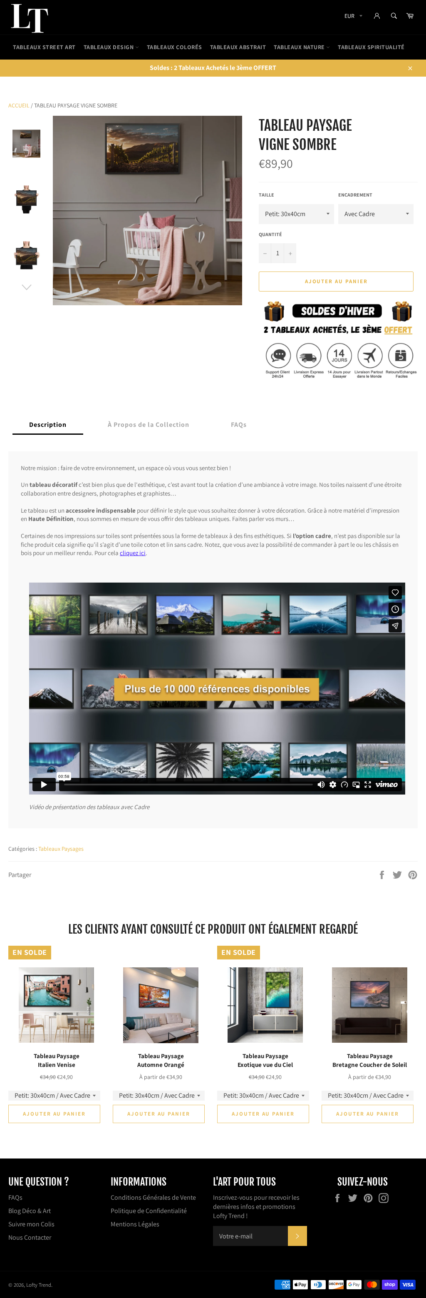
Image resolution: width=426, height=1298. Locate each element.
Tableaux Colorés (174, 47)
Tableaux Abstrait (238, 47)
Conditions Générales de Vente (153, 1197)
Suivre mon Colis (31, 1224)
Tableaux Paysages (61, 848)
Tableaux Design (109, 47)
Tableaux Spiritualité (371, 47)
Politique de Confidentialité (149, 1210)
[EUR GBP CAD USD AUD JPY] (352, 17)
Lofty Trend (38, 1284)
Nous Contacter (29, 1237)
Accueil (19, 105)
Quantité (270, 234)
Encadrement (355, 195)
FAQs (15, 1197)
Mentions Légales (135, 1224)
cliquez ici (133, 553)
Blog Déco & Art (29, 1210)
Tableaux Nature (300, 47)
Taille (266, 195)
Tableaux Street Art (44, 47)
